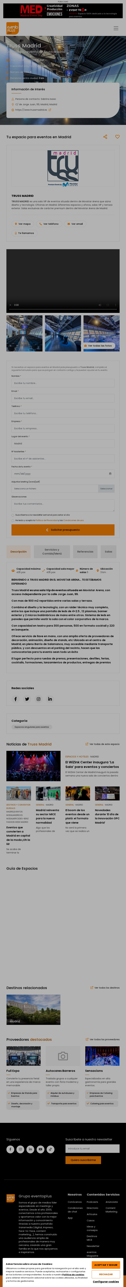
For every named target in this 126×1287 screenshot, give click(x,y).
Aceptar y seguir (105, 1265)
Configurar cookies (106, 1281)
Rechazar (106, 1274)
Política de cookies (73, 1274)
